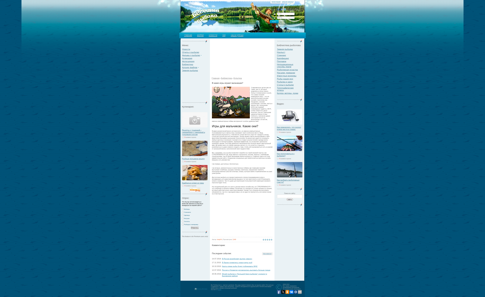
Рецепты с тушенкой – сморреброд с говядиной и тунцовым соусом (193, 132)
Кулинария (187, 58)
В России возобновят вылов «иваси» (237, 259)
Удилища (187, 215)
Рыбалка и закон (285, 82)
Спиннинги (187, 212)
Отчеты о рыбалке (190, 52)
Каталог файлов (189, 67)
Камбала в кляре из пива (193, 183)
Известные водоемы (286, 76)
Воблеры (187, 209)
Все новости (267, 253)
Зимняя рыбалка (190, 70)
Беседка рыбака (204, 17)
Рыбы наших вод (285, 79)
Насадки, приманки (286, 73)
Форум (200, 35)
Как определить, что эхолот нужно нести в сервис (289, 128)
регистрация (276, 2)
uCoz (219, 289)
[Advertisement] (195, 88)
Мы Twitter (285, 9)
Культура (238, 78)
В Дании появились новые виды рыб (237, 263)
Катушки (186, 218)
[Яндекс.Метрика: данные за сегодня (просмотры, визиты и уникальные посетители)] (201, 289)
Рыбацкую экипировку (191, 224)
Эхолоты (187, 221)
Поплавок (281, 61)
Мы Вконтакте (278, 9)
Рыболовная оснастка (287, 70)
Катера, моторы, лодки (287, 93)
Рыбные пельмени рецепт (193, 159)
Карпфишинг (283, 58)
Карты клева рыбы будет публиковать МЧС (240, 266)
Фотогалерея (188, 61)
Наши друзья (237, 35)
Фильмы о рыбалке (191, 55)
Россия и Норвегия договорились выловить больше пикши (246, 270)
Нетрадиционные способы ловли (285, 65)
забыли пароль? (288, 2)
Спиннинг (281, 55)
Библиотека (187, 64)
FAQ (224, 35)
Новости (213, 35)
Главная (188, 35)
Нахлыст (281, 52)
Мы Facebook (282, 9)
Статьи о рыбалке (285, 85)
